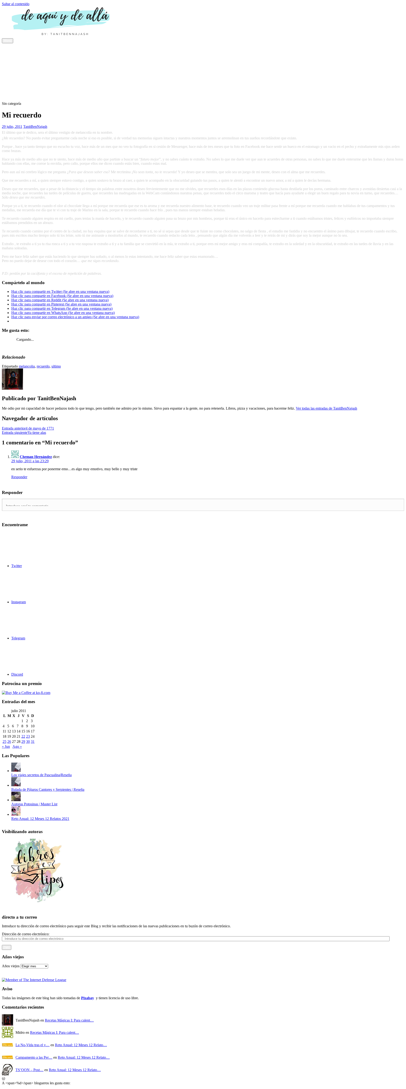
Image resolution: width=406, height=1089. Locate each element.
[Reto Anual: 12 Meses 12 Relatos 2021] (16, 814)
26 (9, 742)
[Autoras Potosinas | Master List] (16, 800)
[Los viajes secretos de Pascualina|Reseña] (16, 771)
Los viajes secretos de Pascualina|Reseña (41, 775)
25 (4, 742)
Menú (7, 41)
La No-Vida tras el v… (33, 1045)
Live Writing (30, 96)
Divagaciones (21, 70)
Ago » (17, 746)
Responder (19, 477)
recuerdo (43, 366)
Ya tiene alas (24, 433)
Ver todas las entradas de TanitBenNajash (326, 408)
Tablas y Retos (22, 83)
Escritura (27, 74)
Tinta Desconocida (25, 87)
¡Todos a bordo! (32, 66)
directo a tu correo (19, 917)
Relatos (16, 91)
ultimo (56, 366)
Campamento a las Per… (34, 1057)
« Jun (6, 746)
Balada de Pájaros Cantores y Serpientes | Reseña (47, 789)
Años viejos (11, 966)
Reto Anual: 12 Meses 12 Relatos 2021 (40, 819)
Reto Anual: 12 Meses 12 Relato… (81, 1045)
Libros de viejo (32, 62)
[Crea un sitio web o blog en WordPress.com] (3, 1079)
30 (28, 742)
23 (28, 736)
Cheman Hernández (36, 457)
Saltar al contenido (15, 4)
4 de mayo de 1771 (28, 428)
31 (33, 742)
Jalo (6, 947)
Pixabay (87, 998)
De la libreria (30, 57)
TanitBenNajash (35, 127)
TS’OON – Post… (29, 1070)
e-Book (26, 53)
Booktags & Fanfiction (38, 79)
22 (23, 736)
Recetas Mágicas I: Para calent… (69, 1020)
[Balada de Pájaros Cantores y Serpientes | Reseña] (16, 785)
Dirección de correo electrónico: (25, 934)
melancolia (27, 366)
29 (23, 742)
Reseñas (17, 49)
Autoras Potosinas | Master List (34, 804)
